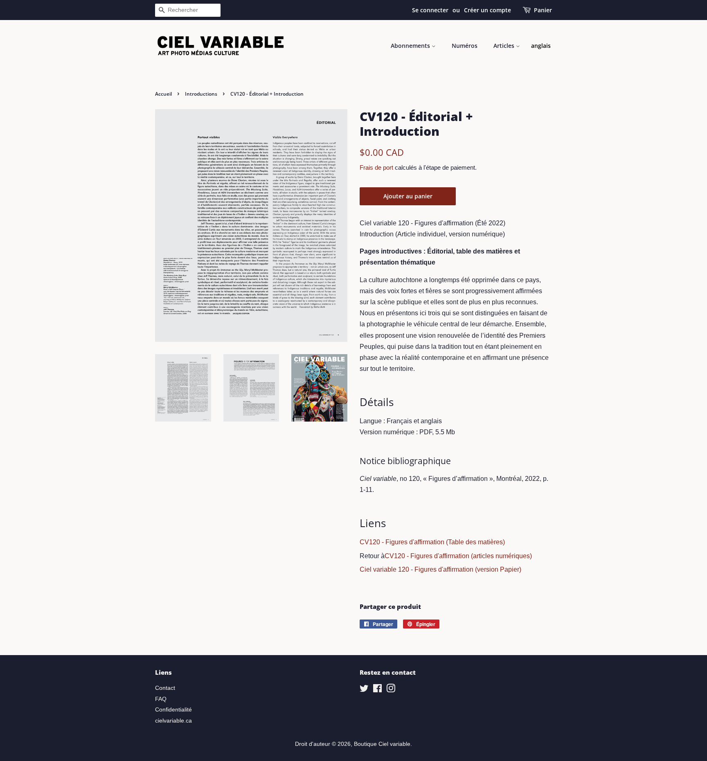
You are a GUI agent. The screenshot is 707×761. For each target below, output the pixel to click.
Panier (543, 10)
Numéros (464, 45)
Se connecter (430, 10)
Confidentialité (173, 710)
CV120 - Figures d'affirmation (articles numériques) (458, 555)
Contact (165, 688)
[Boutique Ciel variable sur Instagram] (390, 690)
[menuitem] (541, 46)
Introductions (201, 93)
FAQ (161, 699)
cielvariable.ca (173, 721)
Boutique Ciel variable (382, 744)
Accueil (163, 93)
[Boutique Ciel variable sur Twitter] (364, 690)
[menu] (541, 46)
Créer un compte (487, 10)
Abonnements (411, 45)
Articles (504, 45)
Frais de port (376, 167)
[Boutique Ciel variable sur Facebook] (377, 690)
